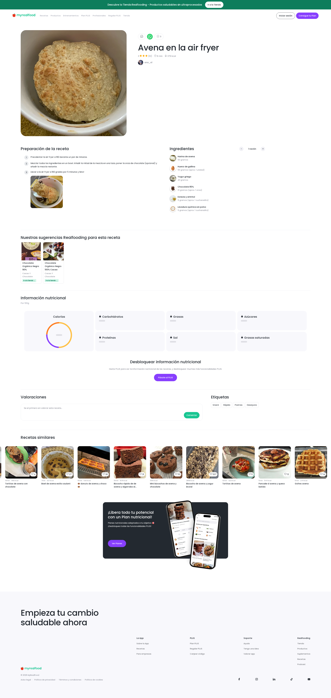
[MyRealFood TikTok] (291, 679)
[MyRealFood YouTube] (309, 679)
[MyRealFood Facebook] (239, 679)
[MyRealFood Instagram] (256, 679)
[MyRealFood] (23, 15)
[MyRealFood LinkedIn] (274, 679)
